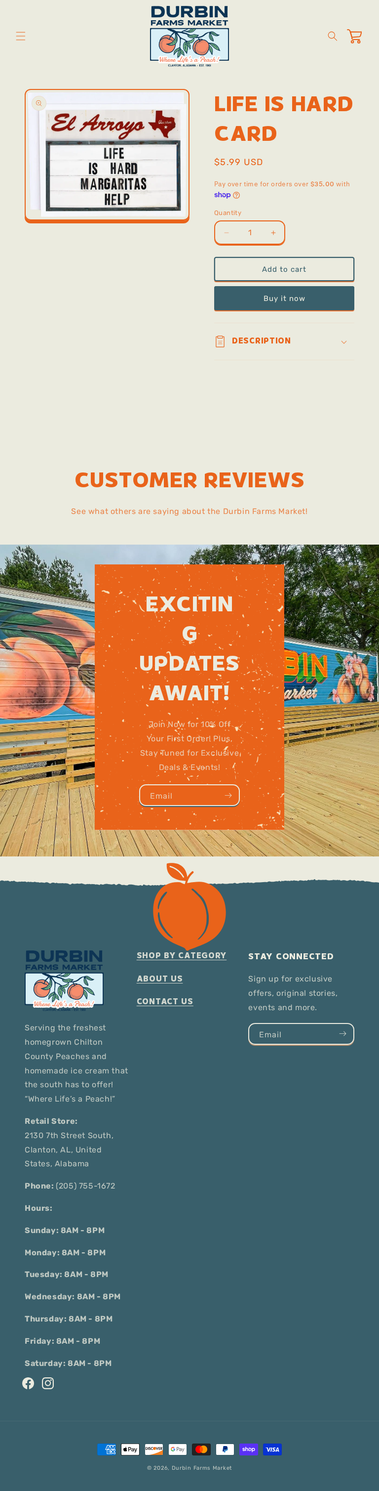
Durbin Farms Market (202, 1468)
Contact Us (165, 1001)
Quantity (227, 212)
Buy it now (284, 298)
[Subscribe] (228, 795)
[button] (21, 36)
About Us (160, 979)
